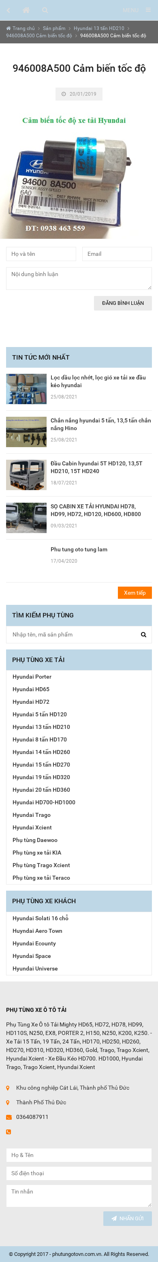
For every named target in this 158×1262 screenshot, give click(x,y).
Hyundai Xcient (32, 827)
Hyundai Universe (35, 968)
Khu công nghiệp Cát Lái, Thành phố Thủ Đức (72, 1087)
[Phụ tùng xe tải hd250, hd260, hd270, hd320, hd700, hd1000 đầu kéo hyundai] (26, 10)
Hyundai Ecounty (34, 943)
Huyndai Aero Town (37, 931)
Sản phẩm (54, 28)
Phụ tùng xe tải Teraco (41, 877)
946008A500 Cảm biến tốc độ (39, 36)
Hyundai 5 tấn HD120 (40, 714)
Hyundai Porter (32, 676)
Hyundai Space (32, 956)
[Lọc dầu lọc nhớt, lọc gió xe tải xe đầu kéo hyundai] (26, 389)
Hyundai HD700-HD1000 (44, 802)
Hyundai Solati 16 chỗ (40, 918)
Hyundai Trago (32, 815)
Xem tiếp (135, 592)
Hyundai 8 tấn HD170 (40, 739)
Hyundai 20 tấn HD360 (41, 789)
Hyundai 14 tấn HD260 (41, 752)
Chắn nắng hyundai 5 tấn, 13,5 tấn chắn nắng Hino (101, 424)
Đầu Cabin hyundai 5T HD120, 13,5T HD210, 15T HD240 (97, 467)
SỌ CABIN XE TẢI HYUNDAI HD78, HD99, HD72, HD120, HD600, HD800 (96, 510)
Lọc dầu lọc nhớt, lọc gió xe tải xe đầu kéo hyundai (98, 381)
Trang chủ (24, 28)
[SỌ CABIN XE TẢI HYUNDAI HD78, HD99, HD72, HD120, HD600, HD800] (26, 517)
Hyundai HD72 (31, 701)
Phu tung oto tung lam (79, 549)
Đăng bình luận (123, 303)
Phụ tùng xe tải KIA (37, 852)
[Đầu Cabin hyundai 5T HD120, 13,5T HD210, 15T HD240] (26, 474)
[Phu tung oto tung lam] (26, 560)
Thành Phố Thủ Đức (41, 1102)
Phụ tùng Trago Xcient (41, 865)
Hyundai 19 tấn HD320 (41, 777)
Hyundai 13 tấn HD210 (99, 28)
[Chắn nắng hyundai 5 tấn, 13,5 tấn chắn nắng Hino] (26, 431)
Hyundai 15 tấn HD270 (41, 764)
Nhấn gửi (132, 1218)
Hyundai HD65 (31, 689)
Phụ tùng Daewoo (35, 840)
